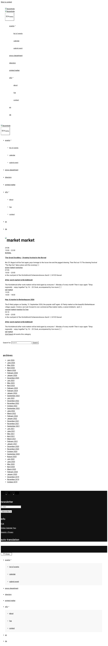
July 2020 (10, 459)
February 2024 (12, 391)
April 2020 (11, 467)
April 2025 (11, 386)
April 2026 (11, 368)
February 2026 (12, 373)
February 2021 (12, 441)
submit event (18, 48)
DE (10, 115)
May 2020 (11, 464)
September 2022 (13, 408)
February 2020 (12, 472)
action (7, 268)
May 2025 (11, 383)
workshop (19, 268)
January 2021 (12, 444)
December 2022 (13, 401)
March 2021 (11, 439)
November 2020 (13, 449)
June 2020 (11, 462)
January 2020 (12, 474)
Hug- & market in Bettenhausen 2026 (19, 300)
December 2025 (13, 378)
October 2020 (12, 452)
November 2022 (13, 403)
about (16, 85)
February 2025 (12, 388)
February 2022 (12, 416)
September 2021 (13, 426)
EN (10, 107)
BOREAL (8, 253)
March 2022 (11, 413)
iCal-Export (9, 334)
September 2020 (13, 454)
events (11, 26)
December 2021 (13, 421)
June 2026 (11, 363)
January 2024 (12, 393)
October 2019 (12, 482)
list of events (18, 33)
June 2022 (11, 411)
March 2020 (11, 469)
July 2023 (10, 398)
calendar (16, 41)
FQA (15, 93)
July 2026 (10, 360)
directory (12, 63)
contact (16, 100)
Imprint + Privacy (7, 532)
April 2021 (11, 436)
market (12, 268)
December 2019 (13, 477)
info (10, 78)
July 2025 (10, 381)
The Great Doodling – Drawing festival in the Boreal (25, 258)
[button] (3, 494)
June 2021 (11, 431)
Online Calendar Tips (8, 528)
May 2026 (11, 365)
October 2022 (12, 406)
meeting (19, 310)
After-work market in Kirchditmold (18, 280)
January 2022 (12, 419)
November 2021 (13, 424)
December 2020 (13, 446)
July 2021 (10, 429)
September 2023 (13, 396)
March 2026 (11, 370)
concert (8, 310)
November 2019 (13, 479)
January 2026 (12, 375)
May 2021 (11, 434)
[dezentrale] (10, 11)
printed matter (14, 70)
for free (25, 310)
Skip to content (6, 2)
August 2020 (12, 457)
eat (6, 290)
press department (15, 56)
